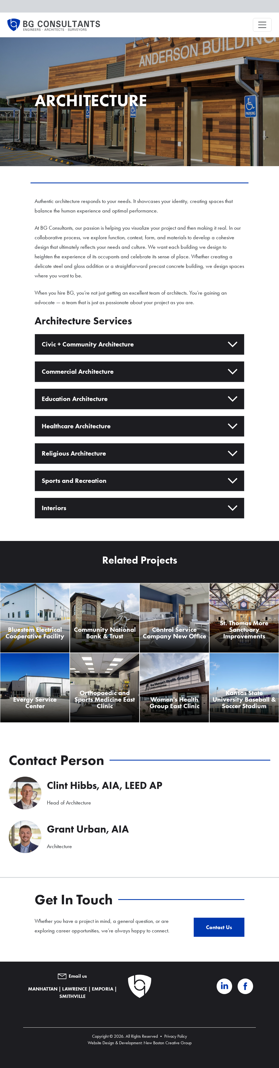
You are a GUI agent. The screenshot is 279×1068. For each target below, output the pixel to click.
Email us (78, 976)
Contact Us (219, 927)
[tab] (139, 344)
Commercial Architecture (78, 371)
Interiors (54, 508)
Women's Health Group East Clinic (174, 702)
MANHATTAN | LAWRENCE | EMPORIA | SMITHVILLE (72, 992)
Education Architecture (75, 399)
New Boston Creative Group (168, 1042)
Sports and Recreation (74, 480)
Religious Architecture (74, 453)
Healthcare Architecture (76, 426)
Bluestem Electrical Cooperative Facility (34, 633)
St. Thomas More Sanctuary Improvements (244, 629)
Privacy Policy (175, 1036)
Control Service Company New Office (174, 633)
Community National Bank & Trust (105, 633)
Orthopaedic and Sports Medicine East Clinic (104, 699)
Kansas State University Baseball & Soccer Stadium (244, 699)
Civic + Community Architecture (88, 344)
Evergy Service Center (35, 702)
